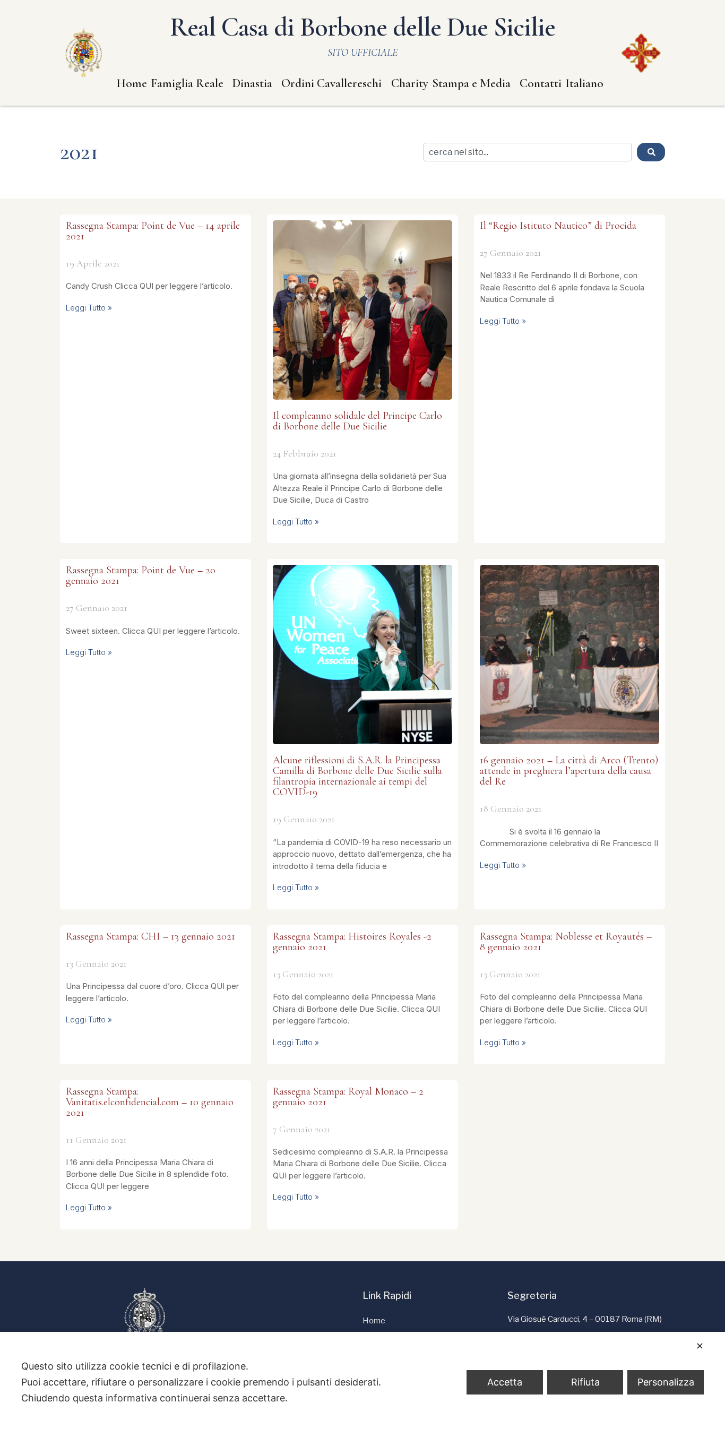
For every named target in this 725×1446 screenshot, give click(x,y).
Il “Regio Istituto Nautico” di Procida (558, 225)
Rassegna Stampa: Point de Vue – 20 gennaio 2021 (140, 575)
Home (131, 83)
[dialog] (362, 1389)
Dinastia (252, 83)
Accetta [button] (504, 1382)
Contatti (541, 83)
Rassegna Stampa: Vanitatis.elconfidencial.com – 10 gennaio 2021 (150, 1102)
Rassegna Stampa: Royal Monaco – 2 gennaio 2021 (348, 1096)
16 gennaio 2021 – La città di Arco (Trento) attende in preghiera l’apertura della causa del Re (569, 771)
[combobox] (527, 152)
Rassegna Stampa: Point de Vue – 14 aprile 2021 (153, 231)
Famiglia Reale (187, 83)
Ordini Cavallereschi (331, 83)
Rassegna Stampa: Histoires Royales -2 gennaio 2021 (352, 941)
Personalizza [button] (665, 1382)
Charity (409, 83)
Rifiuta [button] (585, 1382)
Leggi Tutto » (89, 308)
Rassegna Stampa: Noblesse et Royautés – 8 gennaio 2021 (566, 941)
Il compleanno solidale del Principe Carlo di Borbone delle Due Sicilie (357, 421)
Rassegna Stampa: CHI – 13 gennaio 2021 (150, 936)
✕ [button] (700, 1346)
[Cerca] (651, 152)
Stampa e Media (471, 83)
